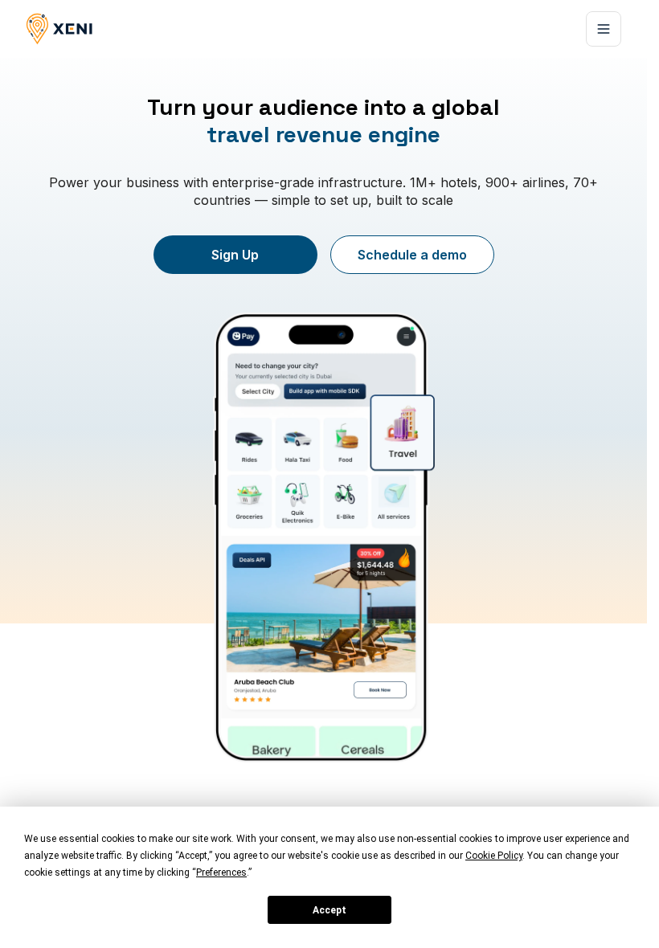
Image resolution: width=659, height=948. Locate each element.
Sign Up (235, 255)
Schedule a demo (412, 255)
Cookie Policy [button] (493, 855)
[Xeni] (59, 29)
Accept (329, 910)
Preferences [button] (221, 872)
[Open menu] (603, 29)
